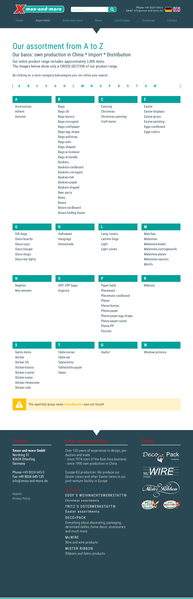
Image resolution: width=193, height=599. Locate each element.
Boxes (62, 203)
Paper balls (108, 285)
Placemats (108, 290)
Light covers (109, 249)
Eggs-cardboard (154, 127)
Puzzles (106, 331)
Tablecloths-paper (70, 367)
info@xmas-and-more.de (148, 10)
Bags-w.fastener (69, 152)
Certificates (122, 20)
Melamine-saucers (156, 259)
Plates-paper (109, 311)
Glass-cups (22, 244)
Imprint (17, 494)
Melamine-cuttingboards (160, 249)
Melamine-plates (155, 254)
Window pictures (155, 352)
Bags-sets (64, 142)
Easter (148, 106)
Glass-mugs (23, 254)
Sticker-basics (24, 367)
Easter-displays (154, 111)
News (98, 20)
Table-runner (66, 352)
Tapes (62, 372)
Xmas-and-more (72, 20)
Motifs (148, 264)
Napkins (20, 285)
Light (104, 244)
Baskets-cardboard (70, 167)
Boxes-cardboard (69, 208)
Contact (172, 20)
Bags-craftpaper (69, 127)
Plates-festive (110, 306)
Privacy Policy (21, 498)
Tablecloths (66, 362)
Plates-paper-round (114, 321)
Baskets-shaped (68, 187)
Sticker (19, 357)
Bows (61, 197)
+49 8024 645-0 (154, 7)
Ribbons (149, 285)
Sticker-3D (22, 362)
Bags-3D (63, 111)
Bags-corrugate (68, 121)
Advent (19, 111)
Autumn (20, 116)
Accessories (23, 106)
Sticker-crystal (24, 372)
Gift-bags (21, 234)
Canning (106, 106)
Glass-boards (24, 239)
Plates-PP (107, 326)
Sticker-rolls (23, 387)
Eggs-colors (152, 132)
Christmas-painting (114, 116)
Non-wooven (23, 290)
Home (19, 20)
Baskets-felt (66, 177)
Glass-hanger (24, 249)
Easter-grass (152, 116)
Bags (61, 106)
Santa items (23, 352)
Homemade (66, 244)
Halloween (65, 234)
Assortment (43, 20)
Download (148, 20)
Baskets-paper (67, 182)
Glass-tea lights (25, 259)
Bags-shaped (66, 147)
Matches (150, 234)
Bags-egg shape (68, 132)
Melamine (150, 239)
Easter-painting (154, 121)
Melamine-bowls (155, 244)
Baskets (63, 162)
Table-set (64, 357)
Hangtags (64, 239)
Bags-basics (66, 116)
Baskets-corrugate (70, 172)
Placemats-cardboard (115, 296)
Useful (105, 352)
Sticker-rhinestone (27, 383)
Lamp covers (109, 234)
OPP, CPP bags (68, 285)
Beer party (65, 192)
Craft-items (108, 121)
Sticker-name (24, 377)
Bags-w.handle (68, 157)
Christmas (108, 111)
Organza (63, 290)
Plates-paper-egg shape (117, 316)
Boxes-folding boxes (71, 213)
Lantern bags (110, 239)
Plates (105, 301)
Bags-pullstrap (68, 137)
